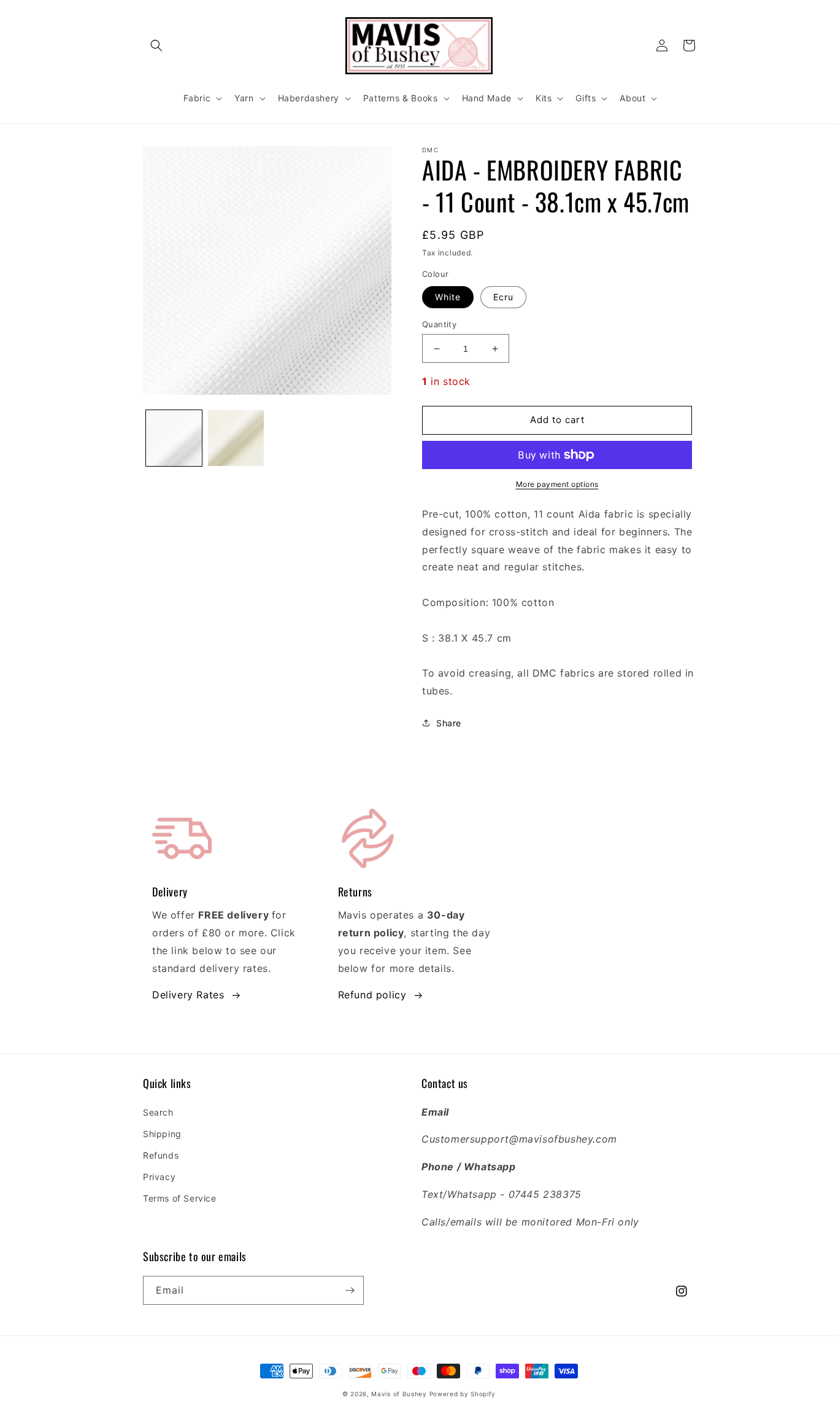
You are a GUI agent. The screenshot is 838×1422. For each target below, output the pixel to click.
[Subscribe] (349, 1290)
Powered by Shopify (462, 1393)
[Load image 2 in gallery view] (236, 438)
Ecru (503, 297)
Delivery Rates (188, 995)
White (448, 297)
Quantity (439, 324)
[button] (156, 45)
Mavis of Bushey (399, 1393)
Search (158, 1112)
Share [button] (448, 723)
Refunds (161, 1155)
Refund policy (372, 995)
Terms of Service (180, 1198)
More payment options (557, 484)
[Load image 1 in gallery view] (174, 438)
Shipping (162, 1134)
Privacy (159, 1176)
